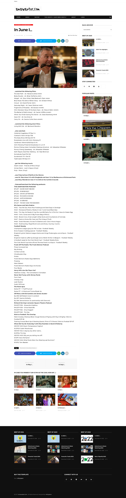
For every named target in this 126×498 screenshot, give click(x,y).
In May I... (60, 389)
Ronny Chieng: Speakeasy (23, 149)
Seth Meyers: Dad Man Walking (25, 151)
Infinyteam (20, 478)
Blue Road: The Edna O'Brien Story (26, 100)
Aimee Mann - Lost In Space (24, 168)
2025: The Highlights (101, 49)
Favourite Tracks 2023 (67, 456)
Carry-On (17, 119)
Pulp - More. (18, 170)
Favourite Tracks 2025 (102, 70)
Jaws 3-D (17, 117)
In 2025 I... (99, 39)
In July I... (16, 389)
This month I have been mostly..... (23, 24)
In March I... (39, 407)
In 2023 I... (64, 435)
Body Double (18, 96)
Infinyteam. (49, 494)
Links (83, 17)
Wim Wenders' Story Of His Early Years (27, 110)
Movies (37, 17)
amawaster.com (22, 494)
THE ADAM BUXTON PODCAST (25, 186)
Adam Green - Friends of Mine (24, 165)
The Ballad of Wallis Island (23, 112)
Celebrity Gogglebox (21, 133)
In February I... (62, 407)
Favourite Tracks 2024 (34, 456)
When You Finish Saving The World (26, 114)
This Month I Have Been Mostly (55, 17)
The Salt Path (18, 93)
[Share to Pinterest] (67, 40)
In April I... (17, 407)
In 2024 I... (30, 435)
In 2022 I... (97, 435)
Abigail (16, 98)
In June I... (39, 389)
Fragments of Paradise (22, 107)
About (73, 17)
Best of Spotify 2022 (100, 456)
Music (27, 17)
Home (15, 1)
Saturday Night (19, 105)
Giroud (16, 103)
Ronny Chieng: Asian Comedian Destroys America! (31, 147)
